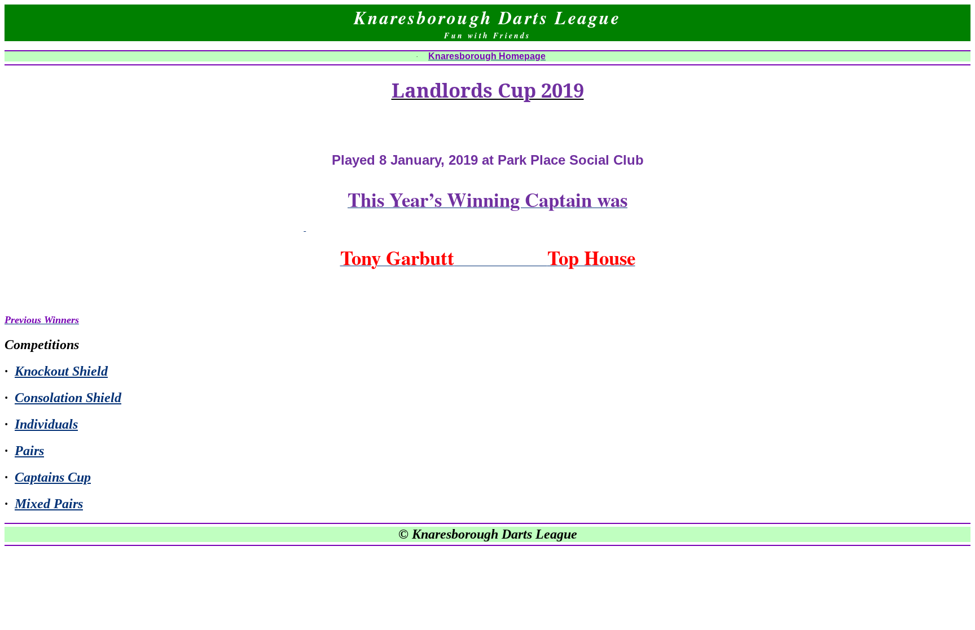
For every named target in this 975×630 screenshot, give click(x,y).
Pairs (29, 450)
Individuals (46, 424)
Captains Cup (53, 477)
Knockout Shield (61, 371)
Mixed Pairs (49, 503)
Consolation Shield (68, 397)
